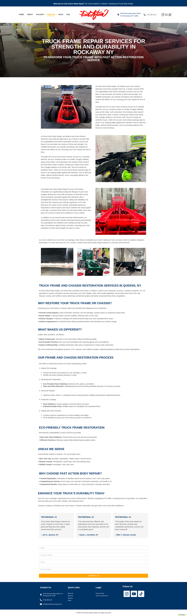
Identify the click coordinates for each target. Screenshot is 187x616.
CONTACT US (93, 576)
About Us (70, 593)
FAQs (69, 600)
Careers (70, 598)
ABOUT (30, 14)
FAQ (68, 14)
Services (70, 595)
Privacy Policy (100, 593)
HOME (21, 14)
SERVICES (51, 14)
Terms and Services (102, 595)
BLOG (61, 14)
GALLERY (40, 14)
